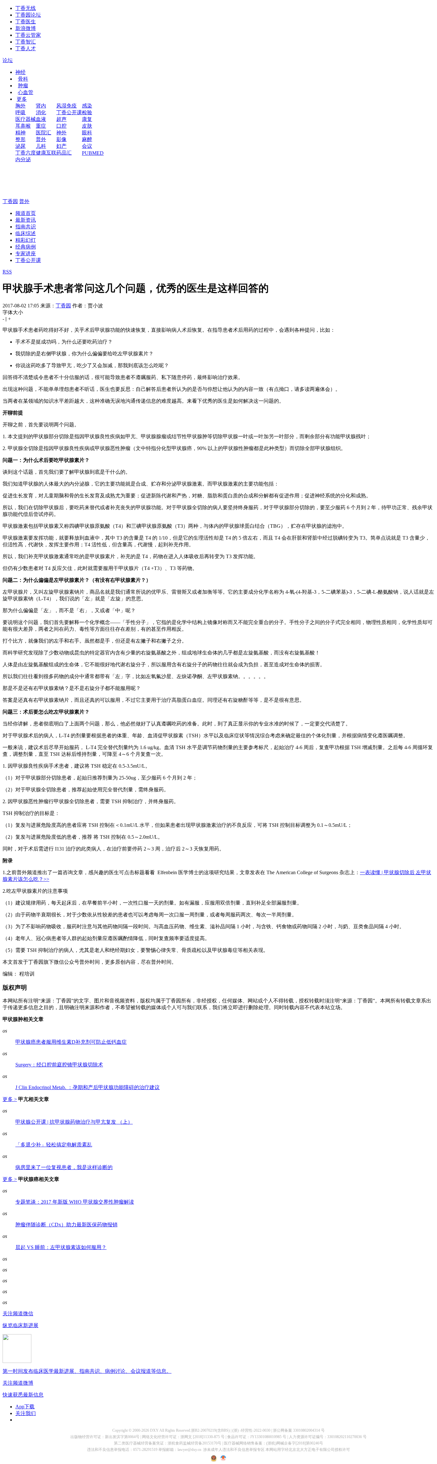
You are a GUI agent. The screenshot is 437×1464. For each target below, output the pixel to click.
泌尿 (20, 146)
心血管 (25, 92)
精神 (20, 132)
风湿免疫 (66, 105)
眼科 (87, 132)
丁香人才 (25, 48)
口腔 (61, 126)
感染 (87, 105)
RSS (7, 271)
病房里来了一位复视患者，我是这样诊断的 (64, 1167)
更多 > (10, 1099)
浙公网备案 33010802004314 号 (299, 1430)
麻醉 (87, 139)
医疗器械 (25, 119)
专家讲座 (25, 253)
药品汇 (64, 152)
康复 (87, 119)
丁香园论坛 (28, 15)
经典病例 (25, 246)
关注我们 (25, 1413)
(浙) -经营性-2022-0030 (251, 1430)
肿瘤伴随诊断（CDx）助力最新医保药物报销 (66, 1224)
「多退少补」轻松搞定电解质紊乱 (53, 1144)
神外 (61, 132)
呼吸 (20, 112)
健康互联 (46, 152)
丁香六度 (25, 152)
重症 (41, 126)
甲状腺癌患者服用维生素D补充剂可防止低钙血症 (71, 1042)
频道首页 (25, 213)
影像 (61, 139)
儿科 (41, 146)
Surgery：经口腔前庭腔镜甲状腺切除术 (59, 1064)
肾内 (41, 105)
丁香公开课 (69, 112)
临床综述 (25, 233)
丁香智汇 (25, 41)
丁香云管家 (28, 35)
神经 (20, 72)
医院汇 (43, 132)
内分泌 (23, 159)
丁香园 (10, 201)
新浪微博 (25, 28)
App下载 (25, 1406)
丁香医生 (25, 21)
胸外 (20, 105)
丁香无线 (25, 8)
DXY (154, 1430)
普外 (41, 139)
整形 (20, 139)
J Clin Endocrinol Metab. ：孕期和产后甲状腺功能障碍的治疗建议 (87, 1087)
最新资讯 (25, 220)
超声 (61, 119)
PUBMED (93, 153)
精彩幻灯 (25, 240)
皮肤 (87, 126)
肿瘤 (23, 85)
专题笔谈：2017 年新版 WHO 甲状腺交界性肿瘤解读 (74, 1202)
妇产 (61, 146)
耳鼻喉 (23, 126)
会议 (87, 146)
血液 (41, 119)
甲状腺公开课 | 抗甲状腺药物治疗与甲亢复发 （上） (74, 1122)
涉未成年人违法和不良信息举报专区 (234, 1449)
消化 (41, 112)
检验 (87, 112)
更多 (22, 99)
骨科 (23, 79)
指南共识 (25, 226)
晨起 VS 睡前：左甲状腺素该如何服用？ (61, 1247)
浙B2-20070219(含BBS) (210, 1430)
